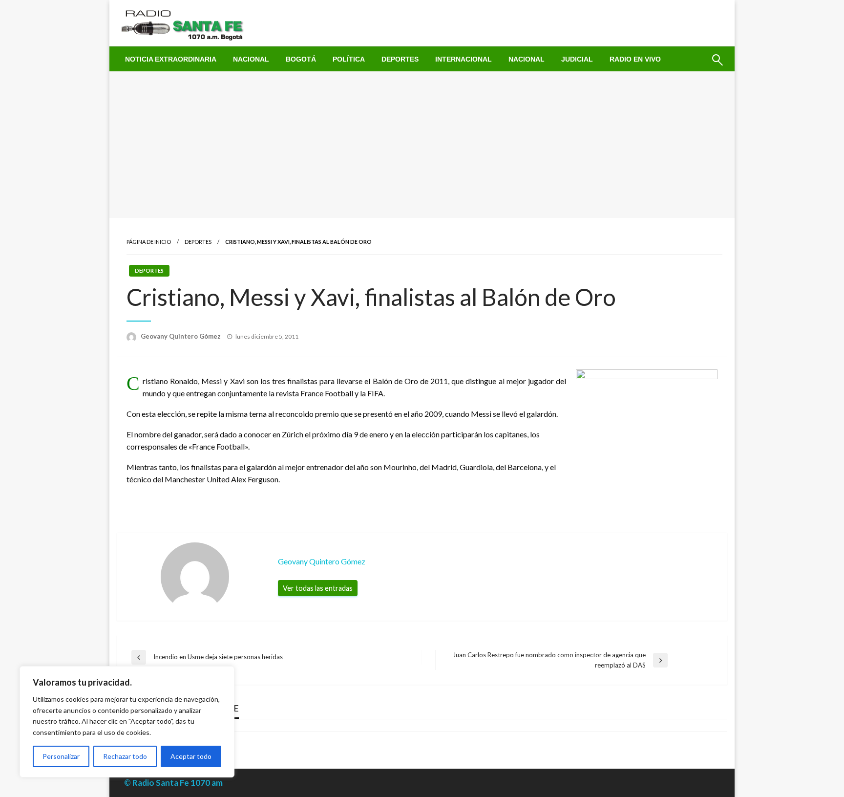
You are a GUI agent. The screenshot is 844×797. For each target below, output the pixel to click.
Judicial (577, 59)
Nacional (251, 59)
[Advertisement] (422, 144)
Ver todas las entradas (318, 588)
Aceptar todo (190, 756)
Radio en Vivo (635, 59)
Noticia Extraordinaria (170, 59)
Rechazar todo (125, 756)
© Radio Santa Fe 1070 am (173, 782)
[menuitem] (171, 59)
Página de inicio (149, 241)
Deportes (400, 59)
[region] (127, 721)
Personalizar (61, 756)
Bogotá (301, 59)
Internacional (463, 59)
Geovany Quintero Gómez (181, 336)
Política (349, 59)
